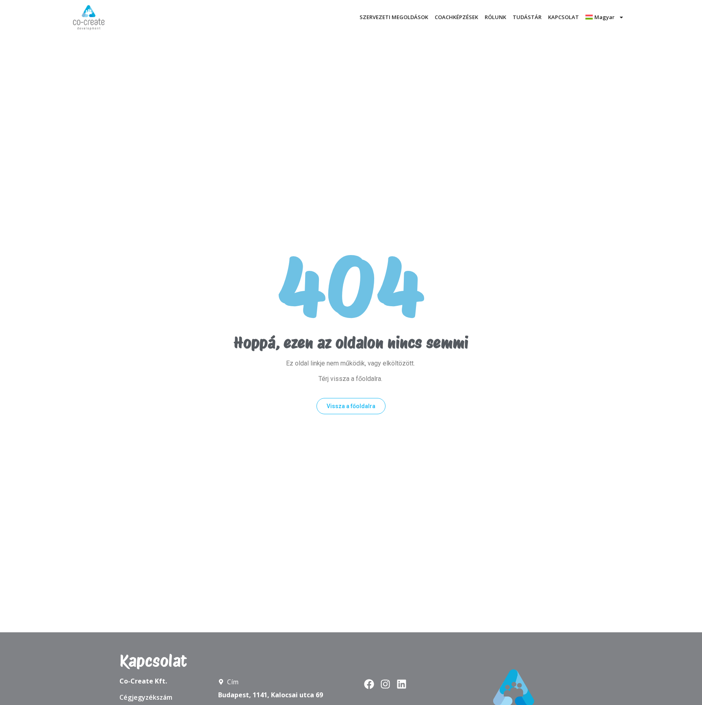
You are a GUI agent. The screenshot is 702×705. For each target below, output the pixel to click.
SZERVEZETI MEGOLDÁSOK (394, 17)
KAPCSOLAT (563, 17)
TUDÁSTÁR (527, 17)
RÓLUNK (495, 17)
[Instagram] (385, 684)
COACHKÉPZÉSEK (456, 17)
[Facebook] (369, 684)
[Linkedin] (401, 684)
